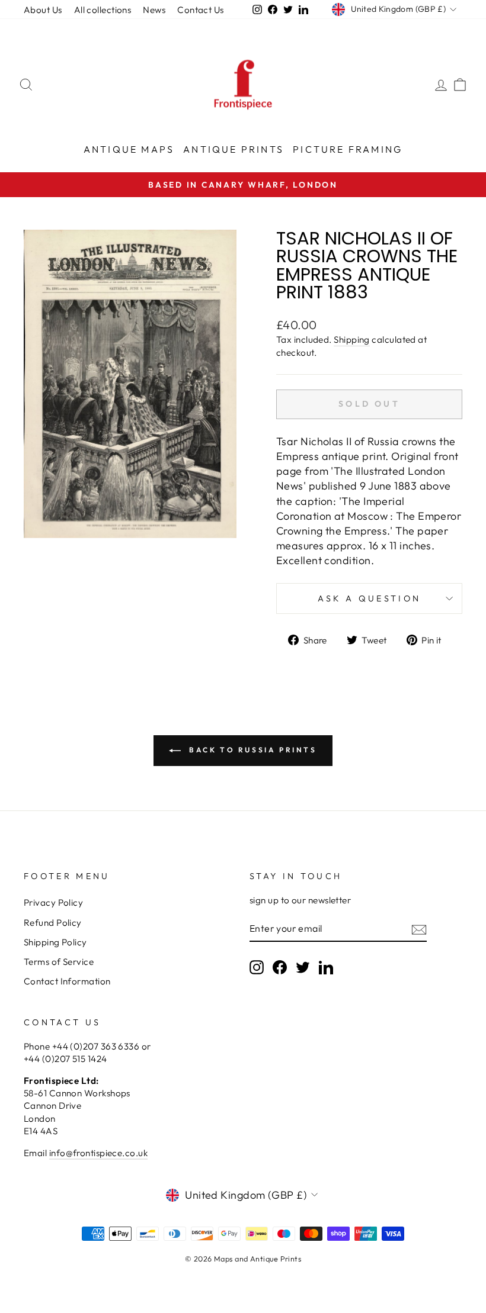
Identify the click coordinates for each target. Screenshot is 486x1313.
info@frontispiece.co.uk (98, 1152)
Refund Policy (53, 922)
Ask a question (369, 598)
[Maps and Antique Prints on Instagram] (257, 967)
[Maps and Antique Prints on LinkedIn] (326, 967)
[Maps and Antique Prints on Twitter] (303, 967)
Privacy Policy (53, 902)
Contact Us (200, 9)
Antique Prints (233, 149)
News (154, 9)
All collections (103, 9)
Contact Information (67, 981)
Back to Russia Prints (251, 749)
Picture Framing (347, 149)
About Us (43, 9)
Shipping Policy (55, 942)
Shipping (352, 339)
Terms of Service (59, 961)
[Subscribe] (419, 929)
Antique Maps (129, 149)
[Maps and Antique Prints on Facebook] (280, 967)
